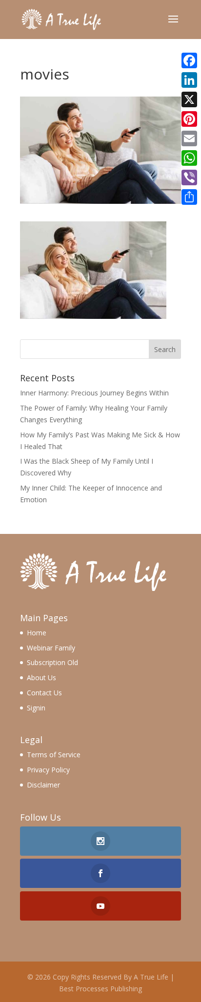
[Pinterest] (189, 119)
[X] (189, 99)
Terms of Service (53, 754)
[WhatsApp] (189, 158)
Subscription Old (52, 662)
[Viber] (189, 177)
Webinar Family (51, 647)
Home (36, 632)
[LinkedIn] (189, 80)
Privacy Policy (48, 769)
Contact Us (44, 692)
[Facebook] (189, 60)
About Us (41, 677)
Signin (36, 707)
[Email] (189, 138)
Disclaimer (43, 784)
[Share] (189, 197)
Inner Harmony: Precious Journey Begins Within (94, 392)
